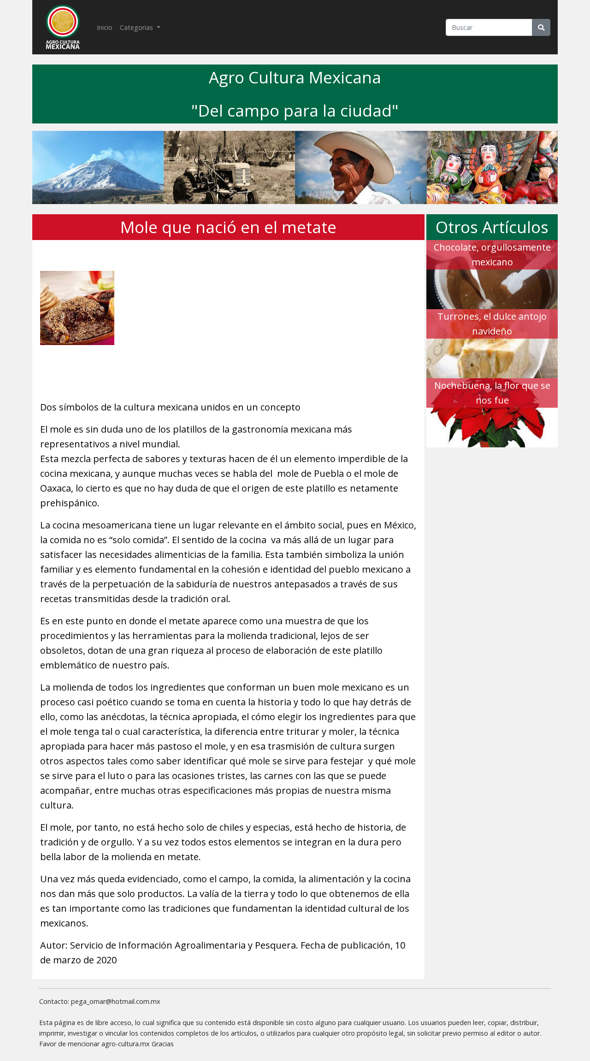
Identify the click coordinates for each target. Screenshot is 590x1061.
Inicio (106, 27)
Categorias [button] (137, 27)
